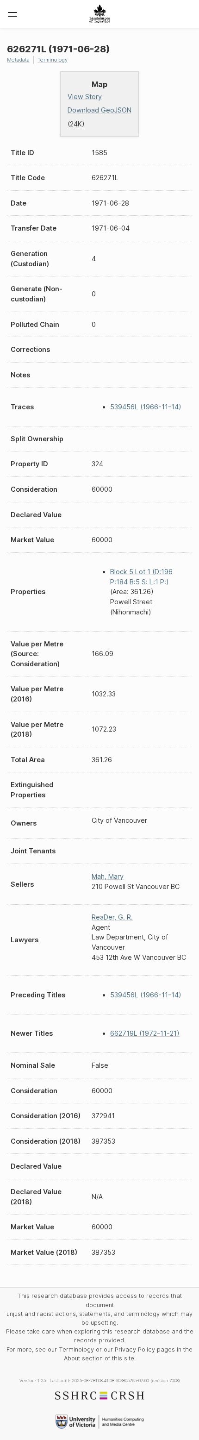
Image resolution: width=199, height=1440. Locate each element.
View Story (85, 96)
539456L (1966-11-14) (145, 407)
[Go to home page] (100, 14)
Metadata (18, 59)
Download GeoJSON (99, 110)
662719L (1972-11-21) (145, 1033)
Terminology (52, 59)
